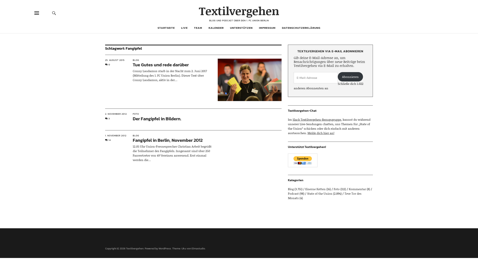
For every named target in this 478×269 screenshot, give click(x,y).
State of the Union (319, 193)
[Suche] (54, 12)
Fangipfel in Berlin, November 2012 (168, 140)
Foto (136, 114)
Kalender (216, 28)
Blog (136, 60)
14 (109, 140)
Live (184, 28)
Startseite (166, 28)
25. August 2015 (115, 60)
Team (198, 28)
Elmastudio (198, 249)
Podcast (293, 193)
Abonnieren (350, 77)
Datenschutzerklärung (301, 28)
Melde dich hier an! (321, 133)
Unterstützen (241, 28)
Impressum (267, 28)
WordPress (165, 249)
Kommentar (357, 189)
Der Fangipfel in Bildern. (157, 118)
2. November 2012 (116, 114)
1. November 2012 (115, 135)
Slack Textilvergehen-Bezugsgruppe (317, 119)
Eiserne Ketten (315, 189)
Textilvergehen (239, 10)
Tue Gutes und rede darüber (161, 64)
